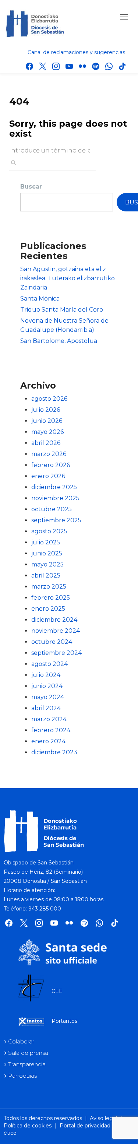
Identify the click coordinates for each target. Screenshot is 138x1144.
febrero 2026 (50, 465)
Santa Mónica (40, 298)
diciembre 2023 (54, 752)
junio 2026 (46, 420)
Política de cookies (28, 1125)
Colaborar (21, 1041)
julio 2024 (45, 674)
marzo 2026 (48, 453)
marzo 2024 (49, 719)
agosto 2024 (49, 663)
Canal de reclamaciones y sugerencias (76, 52)
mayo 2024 (47, 697)
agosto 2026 (49, 398)
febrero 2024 (50, 730)
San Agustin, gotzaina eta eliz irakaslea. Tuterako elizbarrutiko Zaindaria (67, 278)
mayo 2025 (47, 564)
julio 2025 (45, 542)
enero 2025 (48, 608)
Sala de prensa (28, 1052)
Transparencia (27, 1064)
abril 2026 (45, 442)
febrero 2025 (50, 597)
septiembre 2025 (56, 520)
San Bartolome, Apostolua (58, 340)
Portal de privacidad (85, 1125)
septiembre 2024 (56, 652)
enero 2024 (48, 741)
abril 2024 (46, 708)
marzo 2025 (48, 586)
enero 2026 (48, 476)
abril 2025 (45, 575)
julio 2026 (45, 409)
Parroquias (22, 1075)
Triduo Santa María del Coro (61, 309)
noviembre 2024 (55, 630)
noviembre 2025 (55, 498)
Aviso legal (103, 1118)
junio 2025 (46, 553)
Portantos (64, 1021)
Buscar (31, 186)
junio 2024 (47, 685)
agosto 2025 (49, 531)
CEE (57, 991)
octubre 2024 (51, 641)
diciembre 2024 (54, 619)
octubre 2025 (51, 509)
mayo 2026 (47, 431)
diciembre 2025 (54, 487)
